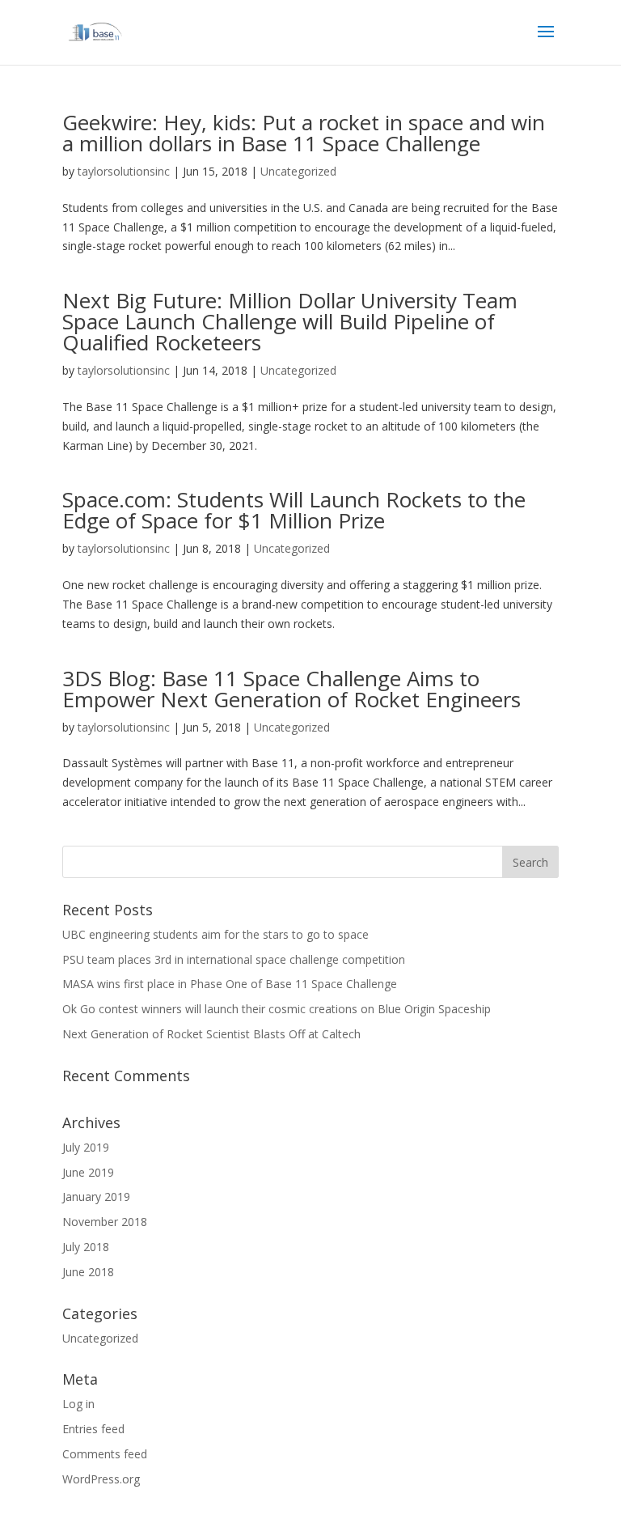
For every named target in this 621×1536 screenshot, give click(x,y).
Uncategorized (298, 171)
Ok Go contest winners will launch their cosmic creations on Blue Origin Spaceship (276, 1008)
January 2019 (96, 1196)
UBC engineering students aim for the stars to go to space (215, 934)
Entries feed (93, 1428)
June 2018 (88, 1271)
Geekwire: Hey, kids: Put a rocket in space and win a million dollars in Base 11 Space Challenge (303, 133)
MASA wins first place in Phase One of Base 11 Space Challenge (229, 983)
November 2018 (104, 1221)
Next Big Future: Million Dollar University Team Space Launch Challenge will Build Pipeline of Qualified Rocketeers (290, 321)
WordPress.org (101, 1479)
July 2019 (85, 1147)
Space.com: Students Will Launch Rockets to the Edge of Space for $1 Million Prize (294, 510)
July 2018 (85, 1246)
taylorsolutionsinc (124, 171)
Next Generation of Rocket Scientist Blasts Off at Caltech (211, 1034)
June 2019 (88, 1172)
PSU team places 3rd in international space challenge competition (233, 959)
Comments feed (104, 1454)
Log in (78, 1403)
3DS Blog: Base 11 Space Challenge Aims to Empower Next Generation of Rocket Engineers (291, 689)
